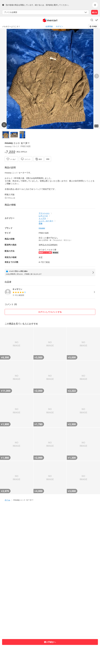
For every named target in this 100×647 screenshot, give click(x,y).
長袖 (40, 223)
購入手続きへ (50, 641)
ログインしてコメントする (50, 311)
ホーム (7, 500)
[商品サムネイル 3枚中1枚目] (5, 134)
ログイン (59, 26)
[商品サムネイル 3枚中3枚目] (22, 134)
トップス (42, 218)
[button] (92, 20)
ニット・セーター (46, 220)
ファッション (44, 213)
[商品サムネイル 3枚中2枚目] (14, 134)
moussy (42, 228)
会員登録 (49, 26)
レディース (43, 215)
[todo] (96, 20)
